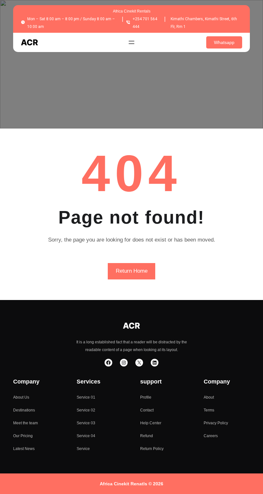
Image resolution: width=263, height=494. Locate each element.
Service (83, 448)
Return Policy (152, 448)
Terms (209, 410)
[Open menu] (131, 42)
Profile (145, 397)
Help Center (150, 423)
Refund (146, 436)
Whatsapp (224, 42)
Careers (211, 436)
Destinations (24, 410)
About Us (21, 397)
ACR (29, 42)
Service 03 (86, 423)
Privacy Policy (216, 423)
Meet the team (25, 423)
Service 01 (86, 397)
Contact (147, 410)
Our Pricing (23, 436)
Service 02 (86, 410)
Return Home (132, 271)
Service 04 (86, 436)
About (209, 397)
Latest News (24, 448)
